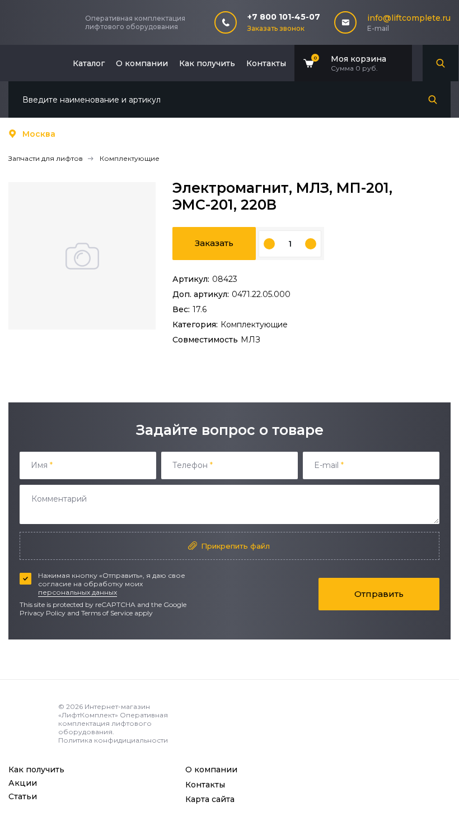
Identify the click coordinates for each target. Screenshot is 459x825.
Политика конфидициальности (113, 740)
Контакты (266, 63)
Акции (22, 783)
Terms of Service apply (117, 613)
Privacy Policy (42, 613)
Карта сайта (210, 799)
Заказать (214, 243)
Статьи (22, 796)
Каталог (89, 63)
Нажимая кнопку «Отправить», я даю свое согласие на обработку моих (111, 583)
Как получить (207, 63)
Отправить (379, 593)
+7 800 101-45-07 (283, 17)
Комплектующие (254, 324)
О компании (142, 63)
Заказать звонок (276, 28)
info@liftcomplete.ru (409, 18)
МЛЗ (250, 340)
